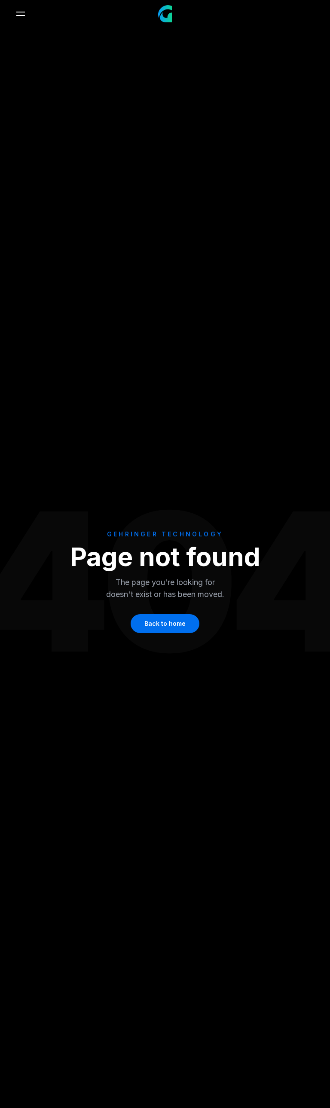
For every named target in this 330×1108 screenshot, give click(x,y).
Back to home (165, 623)
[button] (20, 13)
